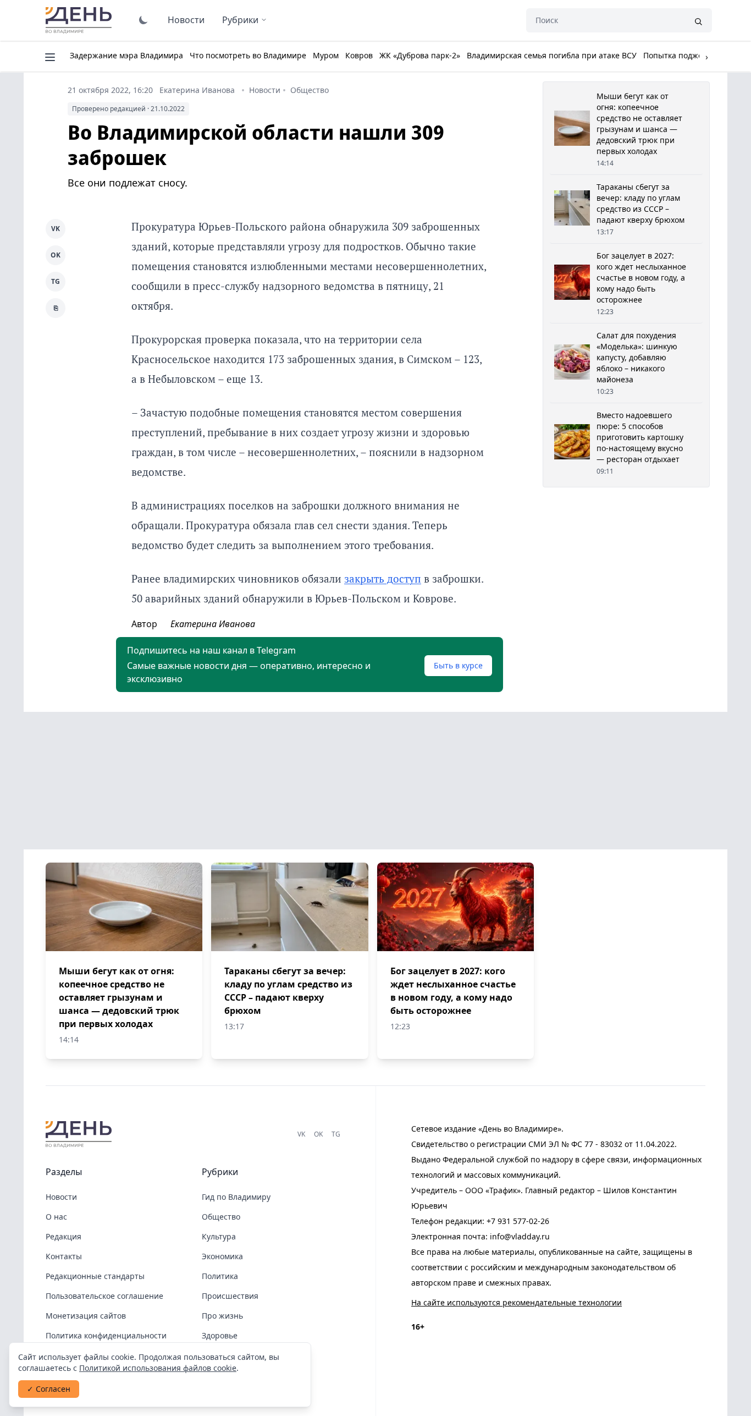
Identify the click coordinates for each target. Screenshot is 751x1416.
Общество (309, 90)
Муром (326, 55)
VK (55, 228)
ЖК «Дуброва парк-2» (419, 55)
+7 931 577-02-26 (518, 1221)
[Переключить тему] (143, 20)
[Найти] (698, 20)
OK (55, 255)
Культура (219, 1236)
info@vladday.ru (520, 1236)
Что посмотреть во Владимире (248, 55)
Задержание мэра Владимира (126, 55)
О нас (56, 1216)
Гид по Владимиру (236, 1197)
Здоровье (220, 1335)
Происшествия (230, 1296)
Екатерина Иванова (197, 90)
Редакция (63, 1236)
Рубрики (240, 20)
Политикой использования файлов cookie (157, 1368)
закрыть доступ (382, 578)
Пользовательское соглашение (104, 1296)
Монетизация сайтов (86, 1315)
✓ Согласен (48, 1389)
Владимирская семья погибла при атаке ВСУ (552, 55)
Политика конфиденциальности (106, 1335)
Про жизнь (222, 1315)
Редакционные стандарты (95, 1276)
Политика (220, 1276)
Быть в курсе (458, 665)
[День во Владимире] (80, 1134)
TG (55, 281)
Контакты (64, 1256)
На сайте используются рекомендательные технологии (516, 1302)
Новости (186, 20)
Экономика (222, 1256)
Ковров (359, 55)
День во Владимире (80, 20)
